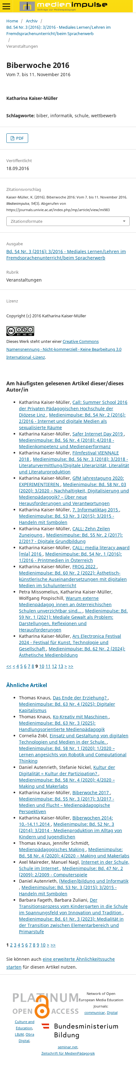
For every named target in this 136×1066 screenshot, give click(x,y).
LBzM (19, 1034)
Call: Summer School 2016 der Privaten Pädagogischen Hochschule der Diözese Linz (73, 408)
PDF (19, 138)
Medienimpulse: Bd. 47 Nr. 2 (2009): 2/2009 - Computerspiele (71, 871)
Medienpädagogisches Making (52, 849)
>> (70, 666)
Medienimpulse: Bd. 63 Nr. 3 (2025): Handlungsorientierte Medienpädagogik (62, 726)
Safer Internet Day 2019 (98, 434)
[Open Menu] (6, 6)
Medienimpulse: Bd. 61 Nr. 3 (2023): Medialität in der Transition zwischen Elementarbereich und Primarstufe (71, 925)
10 (41, 666)
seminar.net (67, 1047)
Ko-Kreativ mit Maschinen (81, 717)
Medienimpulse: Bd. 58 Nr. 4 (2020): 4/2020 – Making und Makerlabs (67, 783)
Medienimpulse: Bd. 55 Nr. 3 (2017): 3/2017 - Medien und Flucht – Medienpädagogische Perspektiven (66, 805)
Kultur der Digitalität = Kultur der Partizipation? (67, 770)
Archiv (32, 21)
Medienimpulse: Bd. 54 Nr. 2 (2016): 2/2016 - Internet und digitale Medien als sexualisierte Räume (72, 421)
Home (12, 21)
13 (60, 666)
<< (8, 666)
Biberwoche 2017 (91, 792)
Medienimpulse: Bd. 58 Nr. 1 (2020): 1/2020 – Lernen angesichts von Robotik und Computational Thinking (73, 754)
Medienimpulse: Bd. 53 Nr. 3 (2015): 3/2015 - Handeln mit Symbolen (66, 519)
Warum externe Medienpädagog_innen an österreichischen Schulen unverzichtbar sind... (65, 604)
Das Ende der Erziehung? (80, 698)
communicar (94, 1012)
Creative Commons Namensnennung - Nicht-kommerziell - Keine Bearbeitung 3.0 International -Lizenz (63, 349)
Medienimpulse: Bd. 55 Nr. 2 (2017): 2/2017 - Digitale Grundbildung (71, 538)
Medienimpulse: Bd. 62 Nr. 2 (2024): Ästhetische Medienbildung (72, 652)
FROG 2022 (84, 566)
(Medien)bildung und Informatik (93, 881)
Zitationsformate (26, 221)
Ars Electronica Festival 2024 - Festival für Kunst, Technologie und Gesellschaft (70, 642)
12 (54, 666)
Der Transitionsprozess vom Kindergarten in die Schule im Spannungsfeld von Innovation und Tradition (73, 906)
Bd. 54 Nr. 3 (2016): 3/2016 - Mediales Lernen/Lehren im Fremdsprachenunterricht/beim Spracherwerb (58, 30)
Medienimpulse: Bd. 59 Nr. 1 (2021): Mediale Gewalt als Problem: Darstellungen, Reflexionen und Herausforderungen (73, 620)
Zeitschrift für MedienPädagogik (68, 1053)
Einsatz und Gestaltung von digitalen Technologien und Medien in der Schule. (73, 739)
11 (48, 666)
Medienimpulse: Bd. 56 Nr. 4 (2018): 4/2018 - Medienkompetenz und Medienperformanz (66, 443)
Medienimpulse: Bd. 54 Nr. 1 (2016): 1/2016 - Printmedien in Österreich (70, 557)
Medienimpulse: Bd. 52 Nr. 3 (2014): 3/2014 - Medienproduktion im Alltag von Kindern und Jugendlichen (70, 830)
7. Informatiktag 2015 (95, 510)
